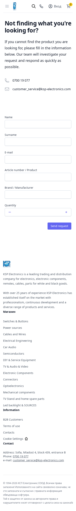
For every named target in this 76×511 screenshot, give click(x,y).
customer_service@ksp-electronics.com (41, 89)
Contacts (8, 432)
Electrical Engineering (17, 340)
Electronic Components (18, 373)
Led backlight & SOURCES (19, 405)
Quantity (10, 205)
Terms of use (11, 426)
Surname (11, 135)
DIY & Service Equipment (19, 360)
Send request (59, 226)
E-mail (9, 152)
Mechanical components (19, 392)
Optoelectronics (13, 386)
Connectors (10, 379)
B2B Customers (13, 419)
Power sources (12, 328)
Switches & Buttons (15, 321)
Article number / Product (21, 170)
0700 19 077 (21, 80)
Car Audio (9, 347)
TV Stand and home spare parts (23, 399)
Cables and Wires (14, 334)
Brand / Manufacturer (19, 187)
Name (8, 117)
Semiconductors (13, 353)
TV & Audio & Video (15, 366)
